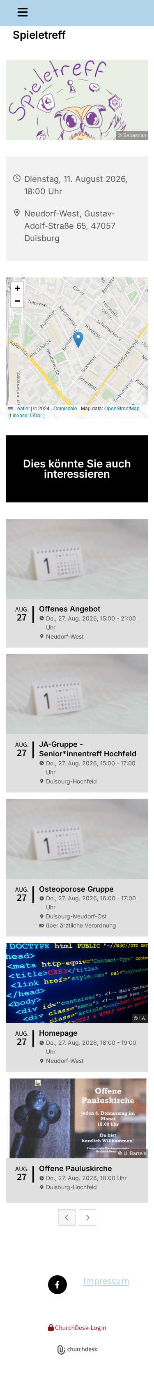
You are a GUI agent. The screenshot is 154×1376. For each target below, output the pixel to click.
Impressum (106, 1280)
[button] (19, 13)
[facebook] (57, 1284)
